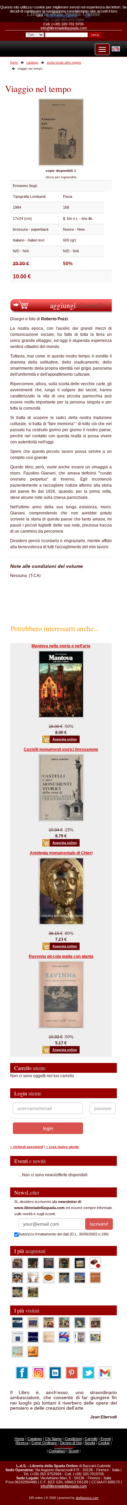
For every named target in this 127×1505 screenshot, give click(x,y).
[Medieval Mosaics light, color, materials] (64, 1277)
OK (88, 15)
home (14, 62)
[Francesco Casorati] (17, 1336)
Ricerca (22, 1443)
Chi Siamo (53, 1439)
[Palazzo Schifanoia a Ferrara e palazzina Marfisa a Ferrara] (48, 1322)
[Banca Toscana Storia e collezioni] (64, 1262)
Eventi (106, 1439)
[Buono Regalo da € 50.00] (95, 1262)
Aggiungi (78, 305)
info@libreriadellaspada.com (64, 1486)
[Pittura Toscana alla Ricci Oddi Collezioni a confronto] (33, 1291)
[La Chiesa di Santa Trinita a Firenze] (17, 1262)
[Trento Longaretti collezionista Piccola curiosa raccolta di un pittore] (79, 1322)
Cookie (104, 1443)
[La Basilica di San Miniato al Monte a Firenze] (79, 1277)
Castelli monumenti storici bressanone (61, 749)
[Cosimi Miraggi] (33, 1351)
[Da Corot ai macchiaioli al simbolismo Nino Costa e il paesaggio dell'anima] (64, 1322)
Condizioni (73, 1439)
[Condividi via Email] (105, 1372)
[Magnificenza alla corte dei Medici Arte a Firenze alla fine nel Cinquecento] (17, 1291)
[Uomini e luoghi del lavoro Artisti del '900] (33, 1322)
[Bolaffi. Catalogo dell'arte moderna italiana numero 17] (95, 1322)
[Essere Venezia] (48, 1262)
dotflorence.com (87, 1498)
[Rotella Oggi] (79, 1336)
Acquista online (64, 739)
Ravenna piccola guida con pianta (61, 956)
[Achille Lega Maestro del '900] (79, 1262)
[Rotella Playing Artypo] (64, 1336)
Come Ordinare (44, 1443)
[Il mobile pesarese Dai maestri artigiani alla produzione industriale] (48, 1277)
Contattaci (57, 1451)
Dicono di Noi (71, 1443)
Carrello (91, 1439)
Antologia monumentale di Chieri (61, 853)
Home (19, 1439)
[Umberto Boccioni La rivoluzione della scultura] (17, 1277)
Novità (90, 1443)
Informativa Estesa (61, 15)
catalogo (32, 62)
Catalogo (34, 1439)
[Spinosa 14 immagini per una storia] (33, 1336)
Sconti (73, 1451)
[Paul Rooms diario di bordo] (17, 1351)
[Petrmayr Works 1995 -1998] (48, 1336)
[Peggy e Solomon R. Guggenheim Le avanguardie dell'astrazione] (95, 1336)
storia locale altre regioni (64, 62)
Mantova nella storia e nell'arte (60, 646)
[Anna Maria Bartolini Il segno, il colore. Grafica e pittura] (17, 1322)
